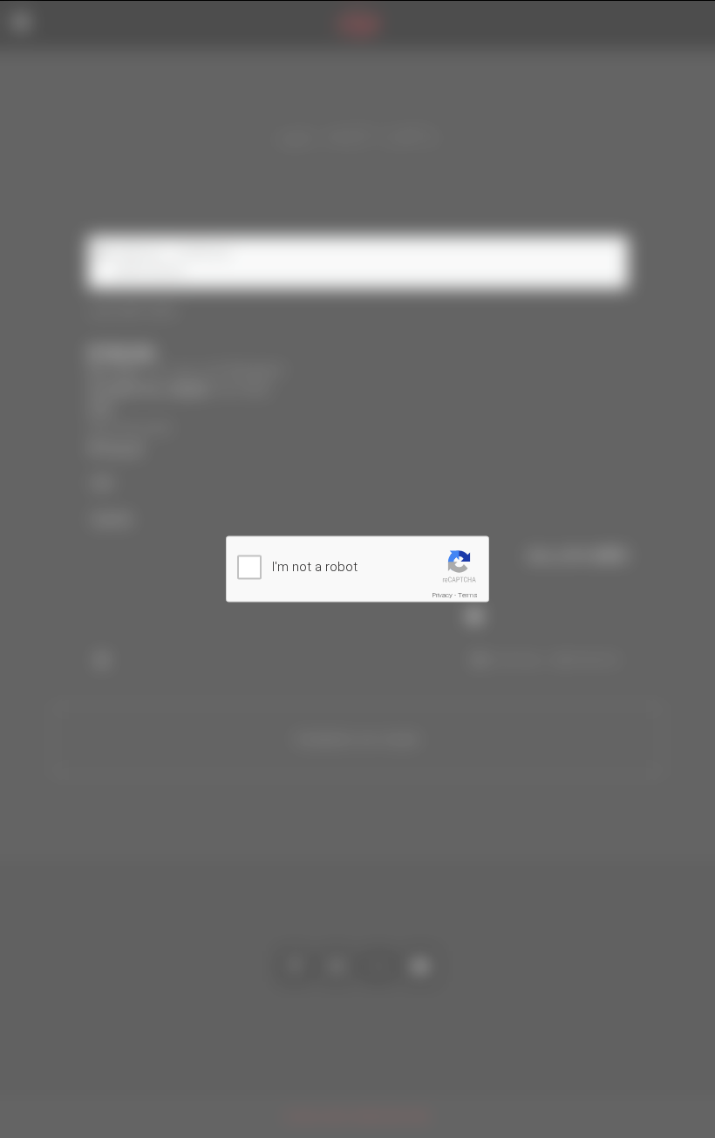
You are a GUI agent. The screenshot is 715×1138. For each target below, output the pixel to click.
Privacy (442, 595)
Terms (468, 595)
